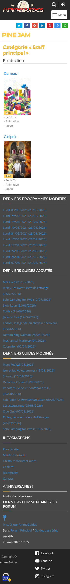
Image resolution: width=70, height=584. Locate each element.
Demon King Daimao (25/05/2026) (26, 335)
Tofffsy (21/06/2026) (17, 311)
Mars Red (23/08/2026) (18, 282)
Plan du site (10, 449)
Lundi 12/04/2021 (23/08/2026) (24, 245)
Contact (8, 478)
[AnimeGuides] (23, 6)
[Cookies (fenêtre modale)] (7, 577)
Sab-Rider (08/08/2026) (33, 400)
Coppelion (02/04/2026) (19, 346)
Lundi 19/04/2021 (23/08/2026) (24, 222)
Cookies (8, 467)
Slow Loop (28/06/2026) (19, 305)
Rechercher (10, 473)
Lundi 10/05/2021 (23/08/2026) (24, 227)
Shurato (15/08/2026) (17, 376)
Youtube (46, 561)
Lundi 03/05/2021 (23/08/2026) (24, 210)
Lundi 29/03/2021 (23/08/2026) (24, 216)
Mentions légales (14, 455)
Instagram (47, 576)
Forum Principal (21, 530)
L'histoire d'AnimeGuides (19, 461)
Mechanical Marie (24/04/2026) (24, 340)
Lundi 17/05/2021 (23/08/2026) (24, 239)
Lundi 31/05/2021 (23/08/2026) (24, 233)
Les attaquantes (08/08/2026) (23, 405)
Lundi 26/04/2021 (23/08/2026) (24, 257)
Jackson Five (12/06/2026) (20, 317)
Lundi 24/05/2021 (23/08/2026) (24, 251)
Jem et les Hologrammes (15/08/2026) (28, 370)
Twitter (45, 568)
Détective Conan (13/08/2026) (23, 382)
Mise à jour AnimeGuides (20, 524)
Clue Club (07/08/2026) (18, 411)
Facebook (47, 553)
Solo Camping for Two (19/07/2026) (27, 299)
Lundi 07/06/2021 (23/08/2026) (24, 263)
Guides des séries (46, 530)
